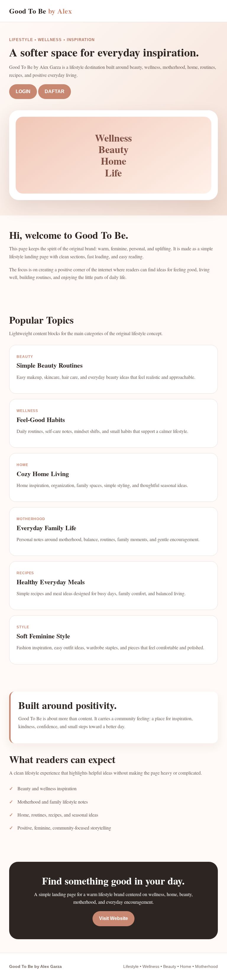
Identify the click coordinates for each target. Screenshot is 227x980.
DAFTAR (54, 91)
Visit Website (113, 918)
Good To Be (40, 11)
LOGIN (23, 91)
